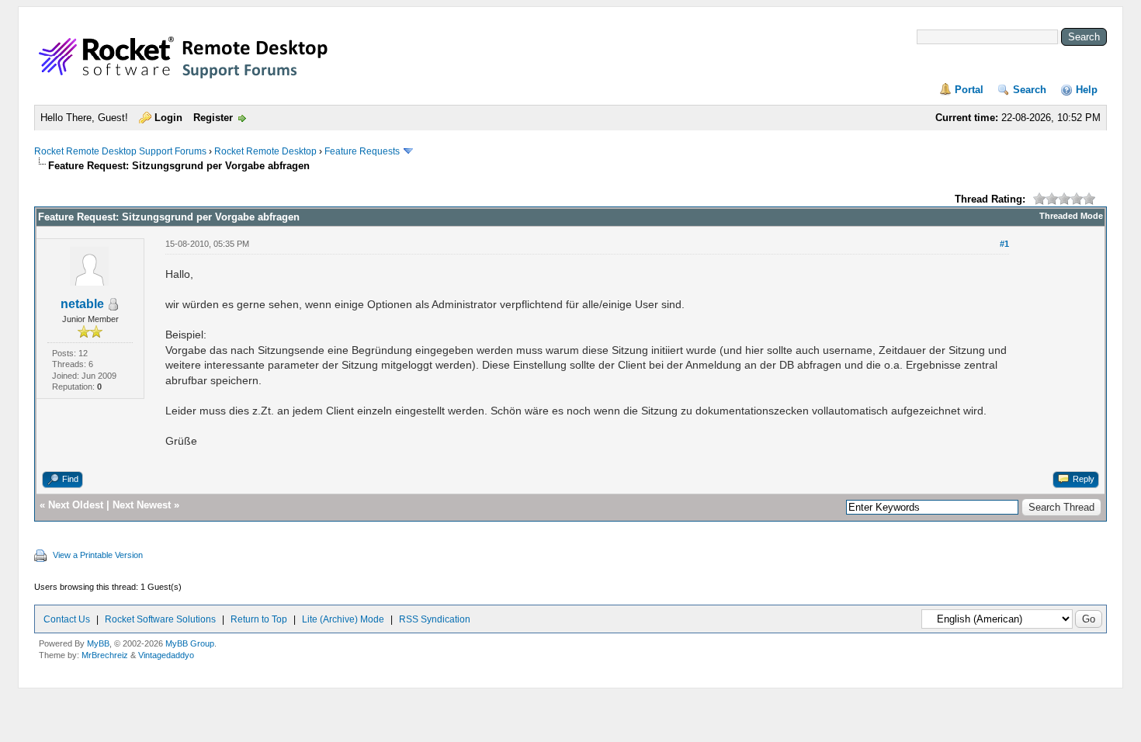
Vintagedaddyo (166, 655)
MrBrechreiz (105, 655)
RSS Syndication (434, 619)
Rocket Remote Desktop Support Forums (120, 151)
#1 (1004, 243)
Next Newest (142, 505)
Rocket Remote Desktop (265, 151)
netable (82, 303)
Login (168, 117)
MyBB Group (189, 643)
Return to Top (259, 619)
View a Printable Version (98, 555)
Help (1087, 89)
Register (213, 117)
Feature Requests (362, 151)
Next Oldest (75, 505)
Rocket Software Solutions (160, 619)
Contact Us (66, 619)
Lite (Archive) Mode (343, 619)
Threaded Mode (1071, 215)
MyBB (98, 643)
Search (1029, 89)
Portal (969, 89)
